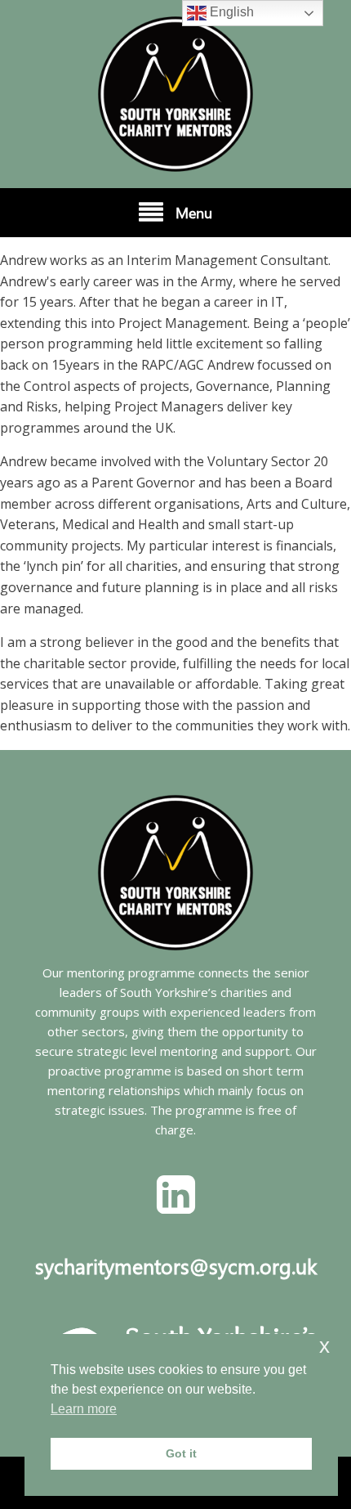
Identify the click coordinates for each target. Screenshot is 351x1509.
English (230, 12)
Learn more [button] (84, 1409)
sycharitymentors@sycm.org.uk (176, 1265)
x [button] (324, 1346)
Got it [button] (181, 1453)
